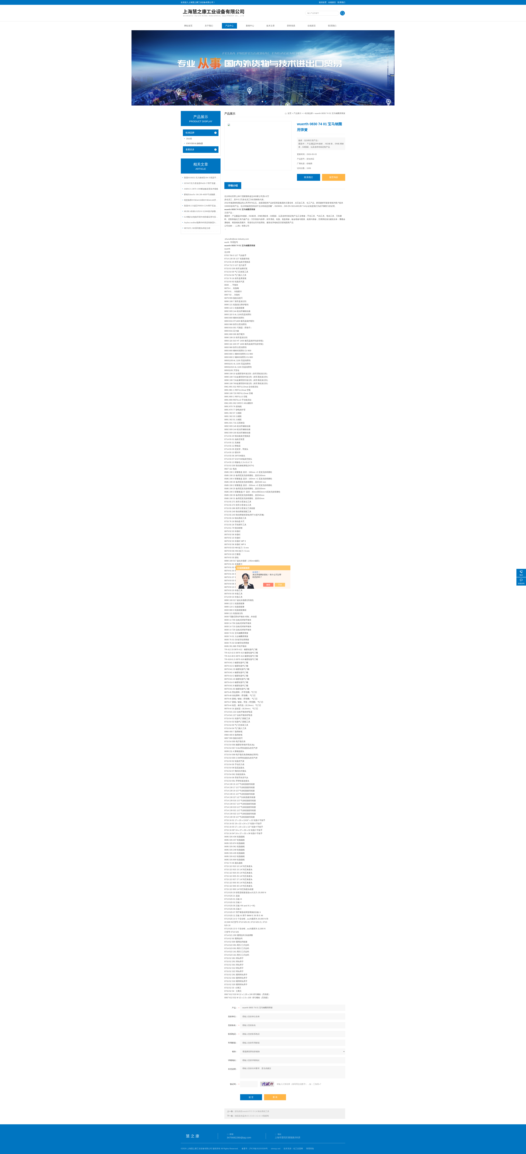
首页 (289, 113)
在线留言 (332, 2)
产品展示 (297, 113)
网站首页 (188, 26)
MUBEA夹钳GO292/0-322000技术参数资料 (201, 211)
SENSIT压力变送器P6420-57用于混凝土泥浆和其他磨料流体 (201, 183)
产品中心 (229, 26)
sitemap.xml (275, 1149)
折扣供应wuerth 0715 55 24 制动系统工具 (252, 1111)
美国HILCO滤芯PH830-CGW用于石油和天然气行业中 (201, 206)
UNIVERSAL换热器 (194, 143)
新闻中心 (250, 26)
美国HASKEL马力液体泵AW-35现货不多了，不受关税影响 (201, 178)
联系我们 (341, 2)
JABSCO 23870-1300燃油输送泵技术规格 (201, 189)
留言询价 (333, 177)
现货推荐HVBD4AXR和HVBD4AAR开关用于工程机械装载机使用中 (201, 200)
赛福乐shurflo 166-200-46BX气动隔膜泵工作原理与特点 (201, 194)
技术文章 (270, 26)
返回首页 (323, 2)
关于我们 (209, 26)
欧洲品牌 (190, 133)
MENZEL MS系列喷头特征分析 (197, 228)
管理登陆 (310, 1149)
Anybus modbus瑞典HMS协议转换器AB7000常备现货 (201, 223)
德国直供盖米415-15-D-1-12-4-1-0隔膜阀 (252, 1116)
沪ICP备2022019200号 (258, 1149)
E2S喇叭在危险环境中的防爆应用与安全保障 (201, 217)
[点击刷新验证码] (267, 1084)
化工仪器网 (298, 1149)
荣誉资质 (291, 26)
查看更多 (190, 149)
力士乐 (189, 139)
